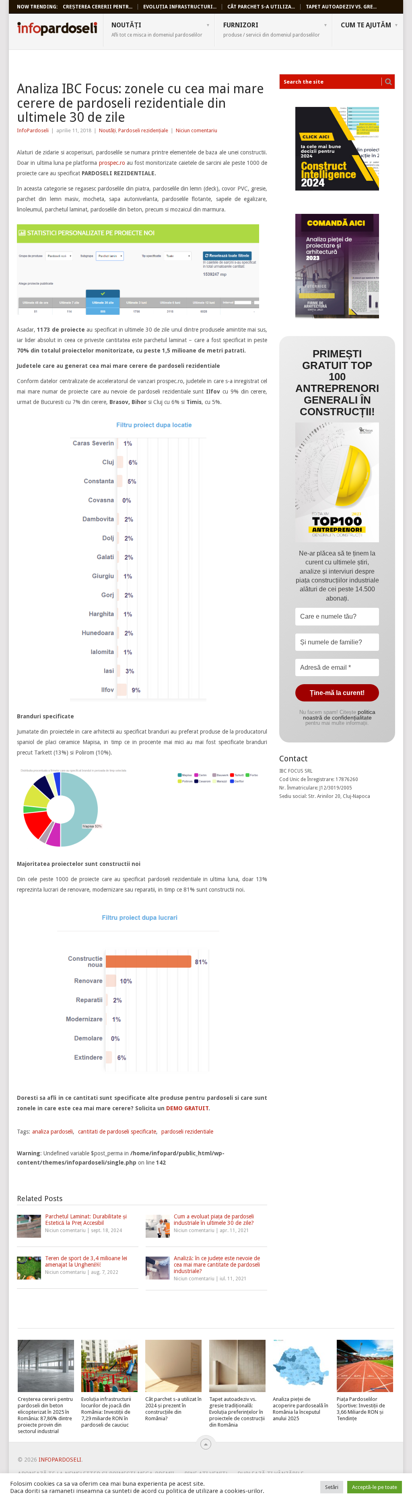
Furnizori (271, 29)
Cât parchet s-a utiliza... (261, 7)
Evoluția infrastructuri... (179, 7)
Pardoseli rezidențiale (143, 130)
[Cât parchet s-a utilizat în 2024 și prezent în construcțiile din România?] (173, 1366)
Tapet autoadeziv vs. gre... (341, 7)
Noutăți (156, 29)
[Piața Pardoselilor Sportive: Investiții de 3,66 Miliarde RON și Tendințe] (365, 1366)
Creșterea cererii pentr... (97, 7)
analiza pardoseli (52, 1131)
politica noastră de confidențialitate (339, 715)
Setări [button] (331, 1487)
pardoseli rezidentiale (187, 1131)
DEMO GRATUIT (187, 1108)
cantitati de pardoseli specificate (117, 1131)
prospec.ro (112, 163)
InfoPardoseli (57, 30)
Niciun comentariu (196, 130)
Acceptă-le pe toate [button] (374, 1487)
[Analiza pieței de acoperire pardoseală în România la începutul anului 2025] (301, 1366)
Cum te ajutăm (366, 25)
